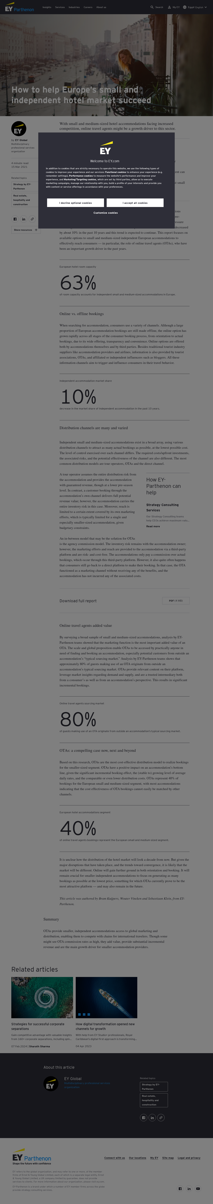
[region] (106, 180)
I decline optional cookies (75, 202)
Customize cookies (106, 212)
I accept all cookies (135, 202)
